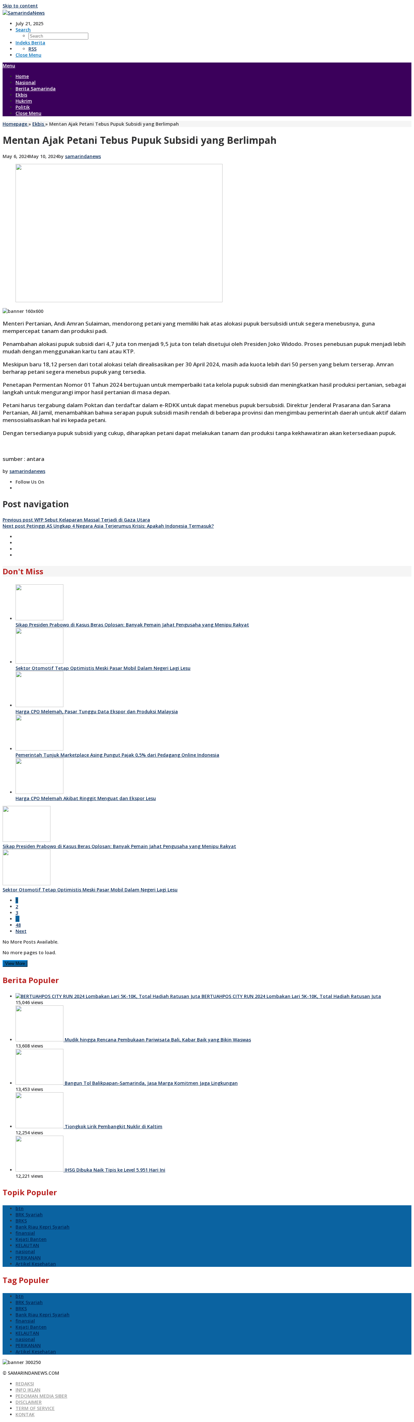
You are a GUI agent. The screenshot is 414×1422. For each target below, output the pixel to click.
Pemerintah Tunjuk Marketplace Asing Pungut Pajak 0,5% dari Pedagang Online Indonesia (117, 755)
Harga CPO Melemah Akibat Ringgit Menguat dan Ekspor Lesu (86, 798)
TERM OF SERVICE (35, 1408)
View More (15, 963)
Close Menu (28, 55)
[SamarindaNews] (24, 13)
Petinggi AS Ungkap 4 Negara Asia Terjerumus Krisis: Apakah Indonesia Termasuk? (108, 526)
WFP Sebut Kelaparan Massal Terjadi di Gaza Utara (76, 520)
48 (18, 925)
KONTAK (25, 1414)
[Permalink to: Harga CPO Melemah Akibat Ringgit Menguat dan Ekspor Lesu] (39, 792)
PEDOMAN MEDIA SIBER (41, 1396)
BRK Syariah (29, 1214)
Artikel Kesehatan (36, 1264)
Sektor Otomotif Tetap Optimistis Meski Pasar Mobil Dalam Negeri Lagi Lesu (103, 668)
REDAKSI (25, 1384)
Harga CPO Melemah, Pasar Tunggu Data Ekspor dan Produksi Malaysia (97, 711)
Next (21, 931)
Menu (9, 66)
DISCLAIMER (29, 1402)
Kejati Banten (31, 1239)
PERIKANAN (28, 1258)
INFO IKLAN (28, 1390)
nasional (25, 1251)
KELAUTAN (27, 1245)
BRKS (21, 1221)
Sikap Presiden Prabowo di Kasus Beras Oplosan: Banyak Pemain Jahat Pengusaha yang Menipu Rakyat (132, 625)
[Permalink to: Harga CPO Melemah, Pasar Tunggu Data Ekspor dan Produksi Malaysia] (39, 705)
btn (20, 1208)
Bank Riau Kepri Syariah (43, 1227)
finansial (25, 1233)
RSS (32, 49)
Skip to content (20, 6)
